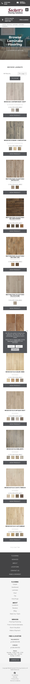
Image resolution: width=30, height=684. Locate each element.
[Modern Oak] (15, 130)
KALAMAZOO (15, 639)
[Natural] (15, 323)
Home (4, 24)
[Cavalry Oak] (13, 534)
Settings (15, 349)
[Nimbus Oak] (15, 477)
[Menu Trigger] (26, 9)
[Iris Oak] (13, 495)
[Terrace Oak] (13, 457)
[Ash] (15, 245)
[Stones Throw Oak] (22, 380)
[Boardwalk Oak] (20, 148)
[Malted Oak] (17, 380)
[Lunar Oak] (17, 534)
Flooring (9, 24)
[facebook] (15, 673)
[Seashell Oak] (15, 91)
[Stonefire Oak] (15, 438)
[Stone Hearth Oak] (13, 418)
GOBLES (15, 645)
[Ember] (22, 225)
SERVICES (15, 619)
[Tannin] (17, 187)
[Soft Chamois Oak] (15, 400)
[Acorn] (15, 207)
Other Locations (23, 19)
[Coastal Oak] (15, 148)
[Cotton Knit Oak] (17, 418)
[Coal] (17, 225)
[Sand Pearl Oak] (15, 516)
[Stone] (13, 225)
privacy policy (17, 339)
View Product (15, 115)
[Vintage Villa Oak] (17, 457)
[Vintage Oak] (17, 110)
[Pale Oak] (15, 361)
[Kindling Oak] (22, 418)
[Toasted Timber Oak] (13, 380)
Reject (19, 346)
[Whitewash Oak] (22, 457)
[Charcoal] (17, 264)
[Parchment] (15, 168)
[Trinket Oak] (22, 534)
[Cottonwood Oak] (17, 495)
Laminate (15, 24)
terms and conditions (13, 341)
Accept (11, 346)
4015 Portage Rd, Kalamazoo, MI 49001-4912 (9, 20)
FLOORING (15, 582)
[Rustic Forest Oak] (22, 495)
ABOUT (15, 603)
